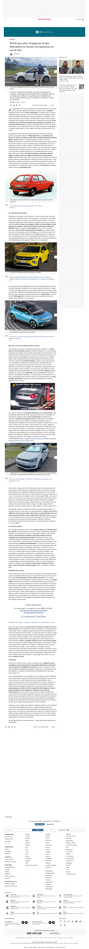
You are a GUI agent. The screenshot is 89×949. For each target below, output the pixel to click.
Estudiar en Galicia (70, 842)
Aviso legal (26, 947)
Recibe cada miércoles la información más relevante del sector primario (46, 901)
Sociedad (48, 851)
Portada (48, 836)
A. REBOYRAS (61, 81)
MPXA (66, 937)
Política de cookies (41, 947)
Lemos (27, 851)
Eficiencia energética (10, 883)
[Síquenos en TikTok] (80, 921)
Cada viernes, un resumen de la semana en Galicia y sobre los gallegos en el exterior (20, 907)
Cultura (47, 854)
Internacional (49, 845)
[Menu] (5, 19)
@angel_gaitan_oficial (33, 604)
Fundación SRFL (29, 937)
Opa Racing (49, 877)
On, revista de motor (71, 874)
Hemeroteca (8, 841)
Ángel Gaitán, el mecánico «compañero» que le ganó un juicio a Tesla (34, 622)
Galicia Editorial (70, 937)
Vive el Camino (70, 856)
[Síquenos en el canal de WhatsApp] (61, 925)
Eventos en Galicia (9, 876)
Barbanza (27, 842)
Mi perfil (7, 849)
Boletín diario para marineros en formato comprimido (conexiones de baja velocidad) (72, 901)
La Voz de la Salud (70, 836)
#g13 (31, 610)
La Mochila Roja (70, 858)
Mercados (68, 865)
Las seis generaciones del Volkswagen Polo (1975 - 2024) (25, 206)
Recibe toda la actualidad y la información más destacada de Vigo (47, 913)
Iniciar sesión (50, 824)
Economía (48, 840)
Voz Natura (55, 937)
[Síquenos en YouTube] (76, 921)
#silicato (40, 612)
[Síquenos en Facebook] (61, 921)
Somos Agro (49, 858)
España (47, 842)
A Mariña (27, 838)
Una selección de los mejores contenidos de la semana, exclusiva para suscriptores (72, 895)
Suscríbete (8, 843)
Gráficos (48, 856)
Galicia (47, 838)
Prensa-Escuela (60, 937)
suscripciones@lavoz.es (54, 933)
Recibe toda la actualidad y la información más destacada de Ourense (73, 913)
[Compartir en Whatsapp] (11, 105)
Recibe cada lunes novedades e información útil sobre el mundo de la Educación (19, 901)
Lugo (26, 854)
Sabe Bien (68, 838)
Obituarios (48, 863)
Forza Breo (48, 884)
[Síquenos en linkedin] (72, 921)
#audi (21, 610)
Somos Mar (48, 860)
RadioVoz (41, 937)
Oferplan (7, 871)
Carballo (27, 845)
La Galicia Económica (51, 865)
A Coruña (27, 836)
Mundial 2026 (49, 870)
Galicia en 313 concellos (31, 865)
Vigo (26, 863)
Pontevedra (28, 858)
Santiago (27, 860)
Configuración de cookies (60, 947)
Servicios (7, 869)
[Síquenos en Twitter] (64, 921)
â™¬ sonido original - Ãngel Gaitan (33, 616)
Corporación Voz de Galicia (20, 937)
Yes (67, 869)
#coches (26, 610)
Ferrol (26, 849)
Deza (26, 847)
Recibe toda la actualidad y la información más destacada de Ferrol (73, 907)
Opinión (48, 847)
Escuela (68, 871)
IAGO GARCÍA (16, 53)
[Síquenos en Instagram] (68, 921)
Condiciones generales (50, 947)
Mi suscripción (8, 836)
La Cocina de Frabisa (71, 845)
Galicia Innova (69, 860)
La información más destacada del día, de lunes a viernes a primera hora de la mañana (20, 895)
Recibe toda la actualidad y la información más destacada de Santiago (20, 913)
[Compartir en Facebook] (16, 105)
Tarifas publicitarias (9, 867)
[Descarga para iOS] (23, 922)
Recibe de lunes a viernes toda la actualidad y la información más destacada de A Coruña (47, 907)
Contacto (7, 878)
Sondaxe (45, 937)
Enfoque (68, 854)
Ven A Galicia (69, 851)
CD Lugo (48, 879)
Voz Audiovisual (36, 937)
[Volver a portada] (44, 19)
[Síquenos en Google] (64, 925)
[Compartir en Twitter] (19, 105)
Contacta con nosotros (10, 861)
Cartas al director (9, 859)
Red (67, 847)
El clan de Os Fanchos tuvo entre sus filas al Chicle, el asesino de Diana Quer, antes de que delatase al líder (71, 77)
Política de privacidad (33, 947)
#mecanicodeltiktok (40, 610)
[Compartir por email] (14, 105)
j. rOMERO (67, 81)
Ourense (27, 856)
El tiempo (48, 867)
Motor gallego (49, 888)
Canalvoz (50, 937)
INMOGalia (7, 874)
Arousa (27, 840)
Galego (68, 830)
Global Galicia (69, 840)
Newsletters (8, 851)
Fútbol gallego (49, 886)
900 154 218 (34, 933)
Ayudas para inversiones (11, 886)
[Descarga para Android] (26, 922)
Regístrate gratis (39, 824)
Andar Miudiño (49, 882)
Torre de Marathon (50, 873)
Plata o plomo (69, 849)
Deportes (48, 849)
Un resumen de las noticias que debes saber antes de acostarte (46, 895)
